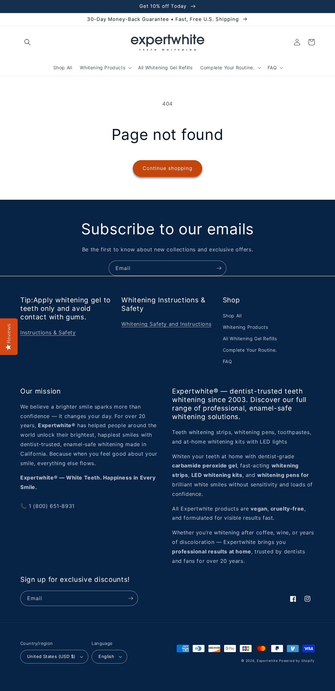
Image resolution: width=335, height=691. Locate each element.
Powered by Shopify (297, 661)
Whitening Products (245, 327)
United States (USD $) (51, 656)
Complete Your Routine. (250, 350)
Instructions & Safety (48, 332)
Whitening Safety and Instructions (166, 324)
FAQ (227, 361)
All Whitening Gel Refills (250, 338)
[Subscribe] (219, 268)
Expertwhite (267, 661)
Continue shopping (167, 168)
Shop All (232, 315)
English (106, 656)
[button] (27, 42)
